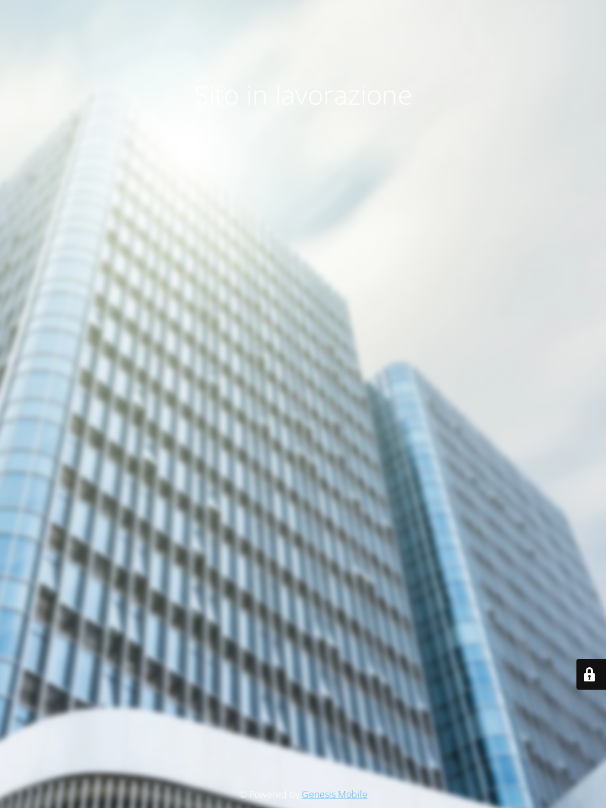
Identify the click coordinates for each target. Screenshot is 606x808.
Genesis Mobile (335, 794)
